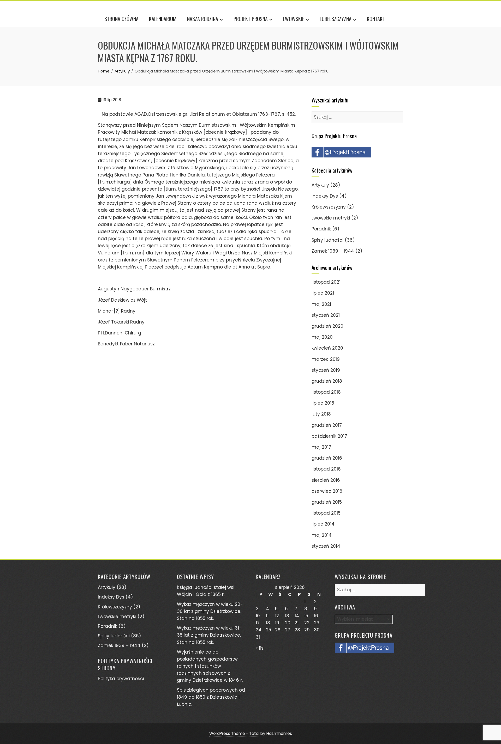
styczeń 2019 (326, 370)
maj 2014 (322, 535)
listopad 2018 (326, 392)
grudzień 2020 (327, 326)
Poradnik (321, 229)
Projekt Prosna (251, 19)
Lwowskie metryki (331, 218)
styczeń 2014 (326, 546)
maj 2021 (321, 304)
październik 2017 (329, 436)
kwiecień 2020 (327, 348)
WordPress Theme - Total (234, 733)
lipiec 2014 (323, 524)
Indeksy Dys (325, 196)
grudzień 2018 (327, 381)
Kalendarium (163, 19)
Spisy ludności (327, 240)
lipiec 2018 (323, 403)
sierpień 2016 (326, 480)
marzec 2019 (326, 359)
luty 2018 (321, 414)
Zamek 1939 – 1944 (333, 251)
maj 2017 (321, 447)
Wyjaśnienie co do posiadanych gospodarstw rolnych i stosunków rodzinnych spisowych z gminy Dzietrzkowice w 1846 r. (210, 666)
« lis (260, 648)
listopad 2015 (326, 513)
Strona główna (121, 19)
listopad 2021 (326, 282)
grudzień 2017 (327, 425)
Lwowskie (293, 19)
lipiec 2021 (323, 293)
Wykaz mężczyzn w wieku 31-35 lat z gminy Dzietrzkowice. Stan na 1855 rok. (209, 635)
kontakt (376, 19)
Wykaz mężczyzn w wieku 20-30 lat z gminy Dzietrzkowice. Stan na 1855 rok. (210, 611)
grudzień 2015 (327, 502)
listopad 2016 (326, 469)
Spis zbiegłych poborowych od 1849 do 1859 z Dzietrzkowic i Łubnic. (211, 697)
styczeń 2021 (326, 315)
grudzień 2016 (327, 458)
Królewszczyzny (329, 207)
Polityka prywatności (121, 678)
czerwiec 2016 (327, 491)
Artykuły (320, 185)
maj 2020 (322, 337)
